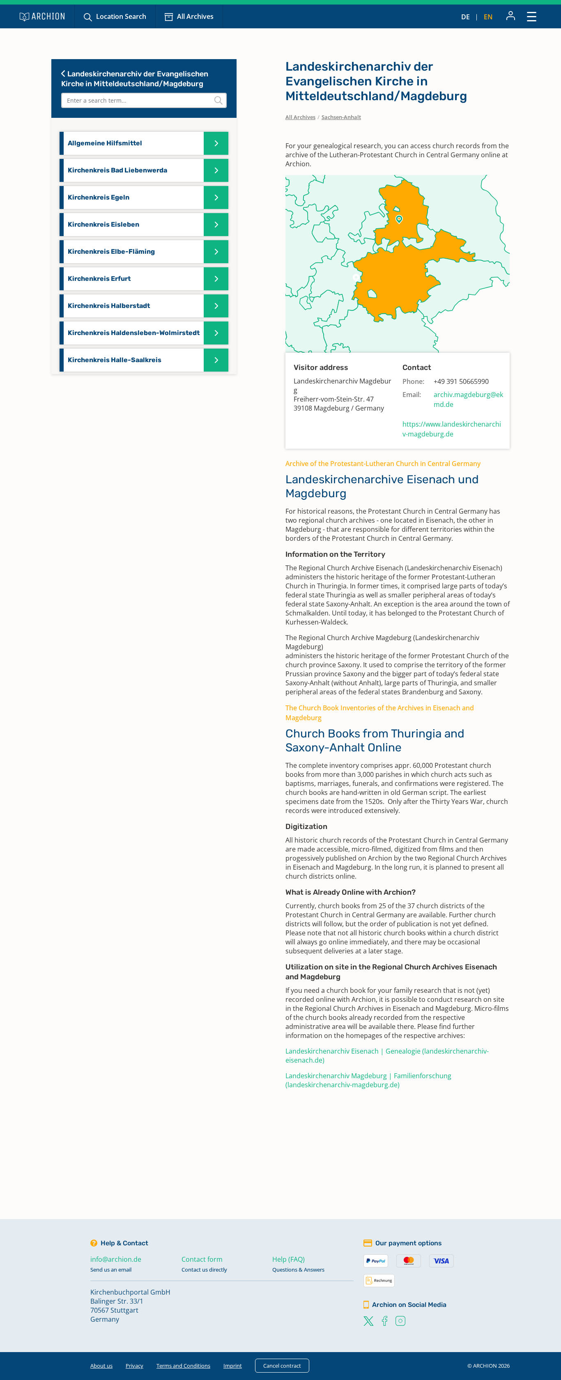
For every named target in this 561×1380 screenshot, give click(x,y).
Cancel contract (282, 1365)
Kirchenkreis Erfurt (99, 278)
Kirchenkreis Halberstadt (109, 306)
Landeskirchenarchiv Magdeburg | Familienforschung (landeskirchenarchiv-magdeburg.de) (368, 1080)
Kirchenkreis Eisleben (103, 224)
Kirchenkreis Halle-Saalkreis (114, 360)
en (488, 16)
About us (101, 1365)
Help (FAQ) (288, 1259)
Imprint (232, 1365)
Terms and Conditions (183, 1365)
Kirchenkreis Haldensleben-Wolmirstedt (134, 333)
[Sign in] (510, 16)
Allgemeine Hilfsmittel (105, 143)
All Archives (195, 16)
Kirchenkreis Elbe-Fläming (111, 251)
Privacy (134, 1365)
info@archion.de (115, 1259)
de (465, 16)
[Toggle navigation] (531, 16)
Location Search (121, 16)
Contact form (202, 1259)
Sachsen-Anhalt (341, 117)
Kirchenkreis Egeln (98, 197)
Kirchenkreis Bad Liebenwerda (117, 170)
